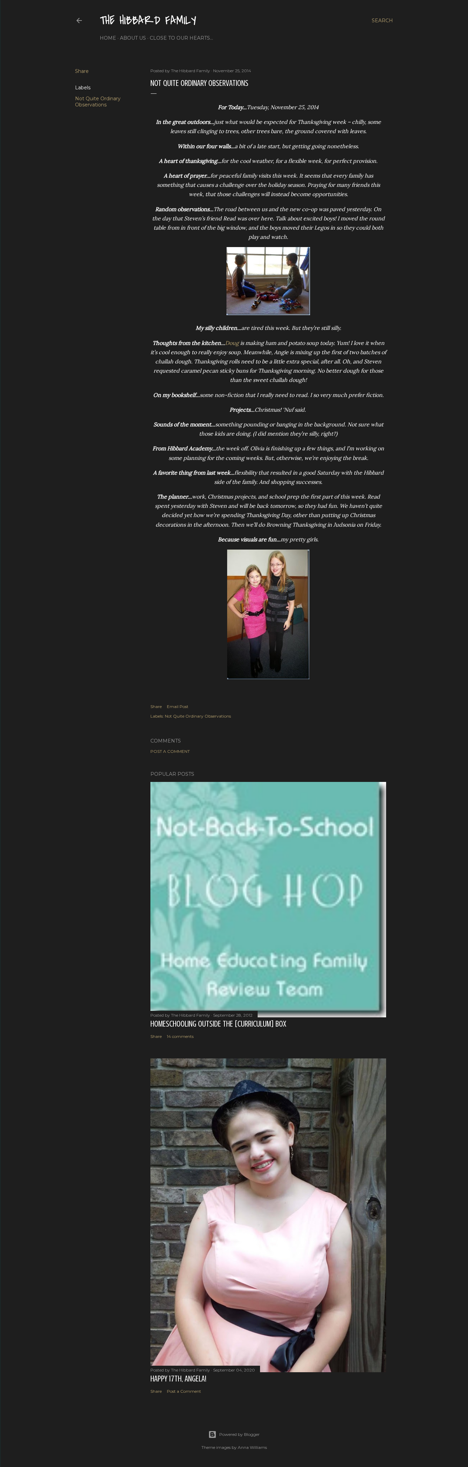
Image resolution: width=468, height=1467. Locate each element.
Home (108, 38)
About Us (133, 38)
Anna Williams (252, 1447)
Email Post (177, 706)
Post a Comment (170, 751)
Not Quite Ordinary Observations (98, 101)
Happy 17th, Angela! (178, 1379)
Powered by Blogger (239, 1434)
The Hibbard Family (148, 20)
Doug (232, 342)
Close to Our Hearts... (181, 38)
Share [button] (82, 71)
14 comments (180, 1036)
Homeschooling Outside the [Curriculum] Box (218, 1024)
